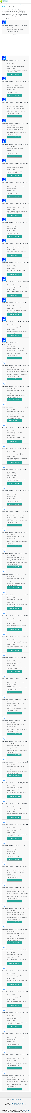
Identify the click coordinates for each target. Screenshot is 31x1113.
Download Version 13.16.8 (14, 566)
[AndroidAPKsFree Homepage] (4, 2)
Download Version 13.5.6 (14, 775)
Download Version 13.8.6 (14, 733)
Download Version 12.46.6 (14, 1026)
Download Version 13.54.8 (14, 274)
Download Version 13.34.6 (14, 399)
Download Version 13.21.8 (14, 483)
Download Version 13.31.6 (14, 420)
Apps (7, 5)
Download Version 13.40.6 (14, 378)
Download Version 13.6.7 (14, 754)
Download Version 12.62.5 (14, 838)
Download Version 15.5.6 (14, 74)
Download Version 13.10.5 (14, 692)
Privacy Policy (23, 1109)
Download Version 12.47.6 (14, 1005)
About (18, 1109)
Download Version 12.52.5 (14, 942)
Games (19, 1099)
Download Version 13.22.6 (14, 462)
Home (3, 5)
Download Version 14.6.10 (14, 156)
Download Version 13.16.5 (14, 608)
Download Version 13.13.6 (14, 650)
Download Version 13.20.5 (14, 504)
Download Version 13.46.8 (14, 335)
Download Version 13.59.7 (14, 215)
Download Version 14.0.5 (14, 175)
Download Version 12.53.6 (14, 921)
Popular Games (21, 1103)
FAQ (23, 1099)
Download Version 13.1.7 (14, 817)
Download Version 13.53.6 (14, 295)
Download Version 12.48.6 (14, 984)
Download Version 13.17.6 (14, 545)
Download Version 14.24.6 (14, 95)
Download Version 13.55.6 (14, 255)
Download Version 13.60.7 (14, 196)
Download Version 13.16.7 (14, 587)
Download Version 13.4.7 (14, 796)
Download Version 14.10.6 (14, 116)
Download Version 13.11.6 (14, 671)
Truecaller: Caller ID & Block (15, 25)
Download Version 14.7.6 (14, 136)
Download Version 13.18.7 (14, 525)
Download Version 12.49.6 (14, 963)
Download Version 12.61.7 (14, 859)
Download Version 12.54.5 (14, 900)
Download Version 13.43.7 (14, 358)
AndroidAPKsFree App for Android (20, 1104)
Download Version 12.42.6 (14, 1089)
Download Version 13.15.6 (14, 629)
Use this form (26, 1110)
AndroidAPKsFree (12, 1109)
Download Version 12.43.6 (14, 1068)
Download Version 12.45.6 (14, 1047)
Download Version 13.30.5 (14, 441)
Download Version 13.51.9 (14, 314)
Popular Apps (14, 1103)
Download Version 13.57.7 (14, 236)
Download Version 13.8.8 (14, 713)
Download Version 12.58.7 (14, 880)
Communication (14, 5)
